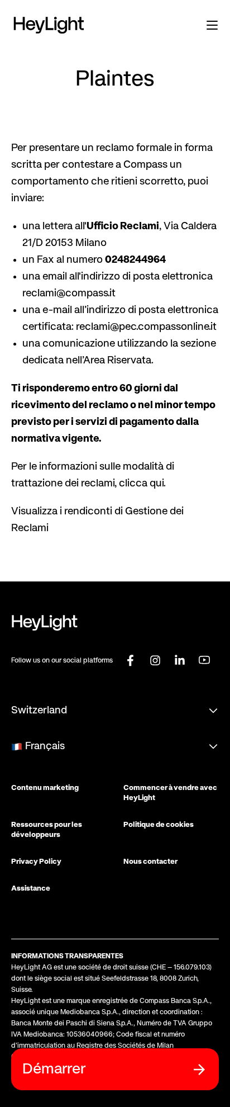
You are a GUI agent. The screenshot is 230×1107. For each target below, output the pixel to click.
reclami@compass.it (69, 293)
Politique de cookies (158, 825)
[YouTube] (204, 659)
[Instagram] (155, 660)
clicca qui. (142, 484)
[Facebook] (130, 660)
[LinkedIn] (179, 660)
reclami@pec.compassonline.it (146, 327)
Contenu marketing (45, 788)
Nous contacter (150, 861)
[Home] (49, 25)
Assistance (30, 888)
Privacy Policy (36, 861)
